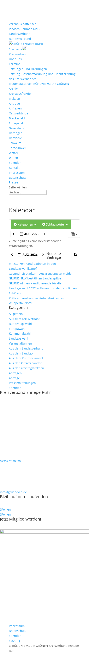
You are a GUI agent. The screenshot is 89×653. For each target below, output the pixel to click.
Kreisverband (18, 54)
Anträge (14, 104)
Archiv (13, 89)
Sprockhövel (17, 148)
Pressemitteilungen (22, 383)
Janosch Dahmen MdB (24, 29)
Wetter (13, 153)
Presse (13, 182)
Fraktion (14, 99)
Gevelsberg (16, 128)
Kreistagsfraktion (20, 94)
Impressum (17, 173)
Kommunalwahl (20, 333)
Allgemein (16, 314)
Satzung (14, 641)
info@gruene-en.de (13, 492)
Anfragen (15, 108)
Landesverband (19, 34)
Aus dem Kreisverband (25, 319)
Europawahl (17, 329)
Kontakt (14, 168)
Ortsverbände (18, 113)
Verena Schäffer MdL (23, 24)
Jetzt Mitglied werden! (20, 519)
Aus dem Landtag (21, 353)
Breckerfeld (17, 118)
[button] (75, 255)
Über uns (15, 59)
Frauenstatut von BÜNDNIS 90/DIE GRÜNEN (39, 84)
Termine (14, 64)
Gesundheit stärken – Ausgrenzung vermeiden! (41, 274)
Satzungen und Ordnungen (28, 69)
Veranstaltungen (20, 343)
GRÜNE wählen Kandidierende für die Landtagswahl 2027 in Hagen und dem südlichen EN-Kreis (43, 288)
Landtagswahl (18, 338)
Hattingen (16, 133)
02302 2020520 (10, 461)
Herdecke (15, 138)
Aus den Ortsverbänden (25, 363)
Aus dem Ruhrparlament (26, 358)
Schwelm (15, 143)
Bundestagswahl (20, 324)
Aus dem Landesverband (26, 348)
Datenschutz (17, 178)
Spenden (15, 163)
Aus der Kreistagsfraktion (26, 368)
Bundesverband (20, 39)
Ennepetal (16, 123)
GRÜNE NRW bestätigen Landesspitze (35, 278)
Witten (13, 158)
